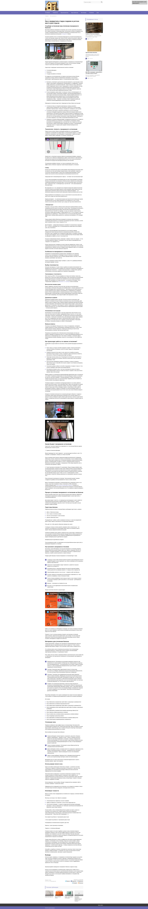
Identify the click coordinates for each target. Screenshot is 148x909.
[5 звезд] (49, 881)
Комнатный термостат (49, 896)
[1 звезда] (45, 881)
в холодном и (64, 34)
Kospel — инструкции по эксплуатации (69, 897)
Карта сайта (100, 905)
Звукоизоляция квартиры (91, 52)
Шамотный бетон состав (58, 897)
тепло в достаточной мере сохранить (64, 485)
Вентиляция (83, 12)
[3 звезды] (47, 881)
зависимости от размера (64, 281)
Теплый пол (55, 12)
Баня (98, 12)
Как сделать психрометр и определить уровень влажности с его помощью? (78, 898)
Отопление (47, 12)
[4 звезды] (48, 881)
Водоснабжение (74, 12)
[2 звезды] (46, 881)
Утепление (91, 12)
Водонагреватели (64, 12)
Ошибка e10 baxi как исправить (92, 34)
